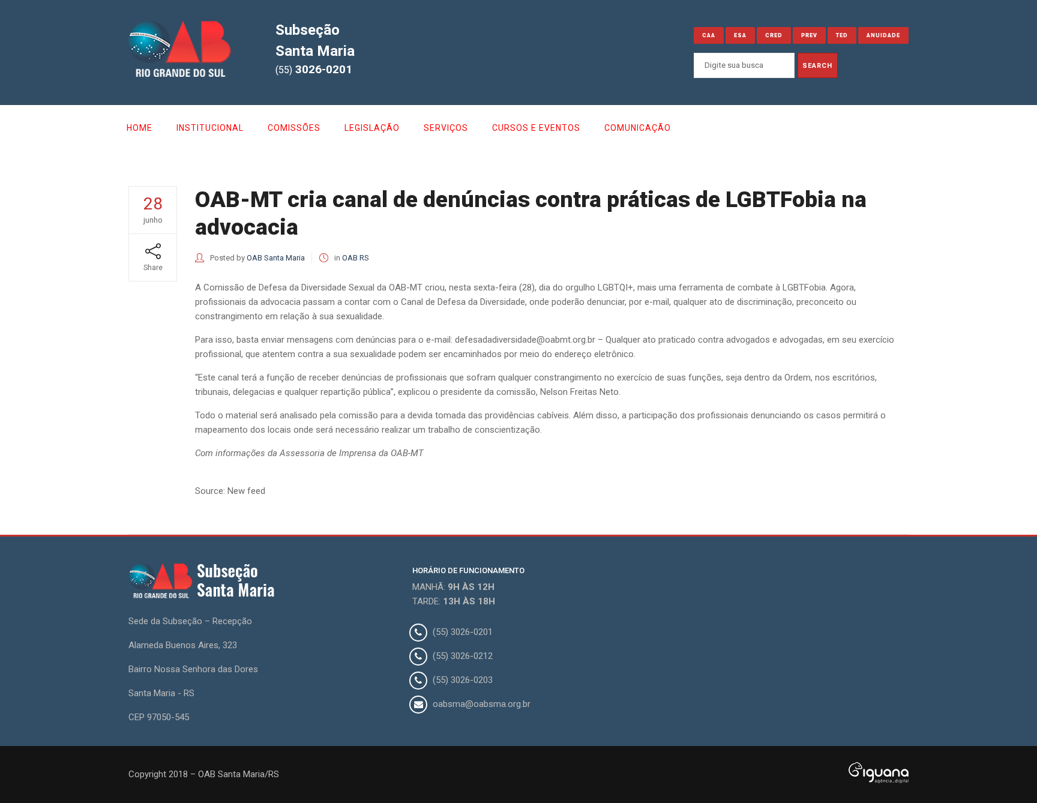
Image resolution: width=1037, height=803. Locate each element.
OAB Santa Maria (276, 257)
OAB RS (355, 257)
